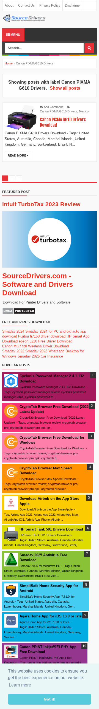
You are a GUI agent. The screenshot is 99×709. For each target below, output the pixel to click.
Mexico (84, 111)
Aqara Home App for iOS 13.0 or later (51, 616)
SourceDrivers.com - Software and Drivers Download (37, 284)
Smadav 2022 (13, 351)
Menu (15, 35)
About (9, 5)
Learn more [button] (20, 685)
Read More (17, 155)
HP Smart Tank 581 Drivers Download (51, 529)
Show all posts (65, 88)
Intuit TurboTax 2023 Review (41, 204)
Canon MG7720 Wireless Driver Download (35, 346)
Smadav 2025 (29, 356)
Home (9, 63)
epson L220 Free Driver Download (45, 341)
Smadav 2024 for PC (42, 331)
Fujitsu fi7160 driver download (41, 336)
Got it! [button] (50, 699)
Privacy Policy (49, 5)
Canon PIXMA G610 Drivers (58, 111)
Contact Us (26, 5)
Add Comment (53, 107)
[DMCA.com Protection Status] (18, 313)
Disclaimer (73, 5)
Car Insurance (52, 356)
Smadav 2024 (13, 331)
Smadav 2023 (36, 351)
